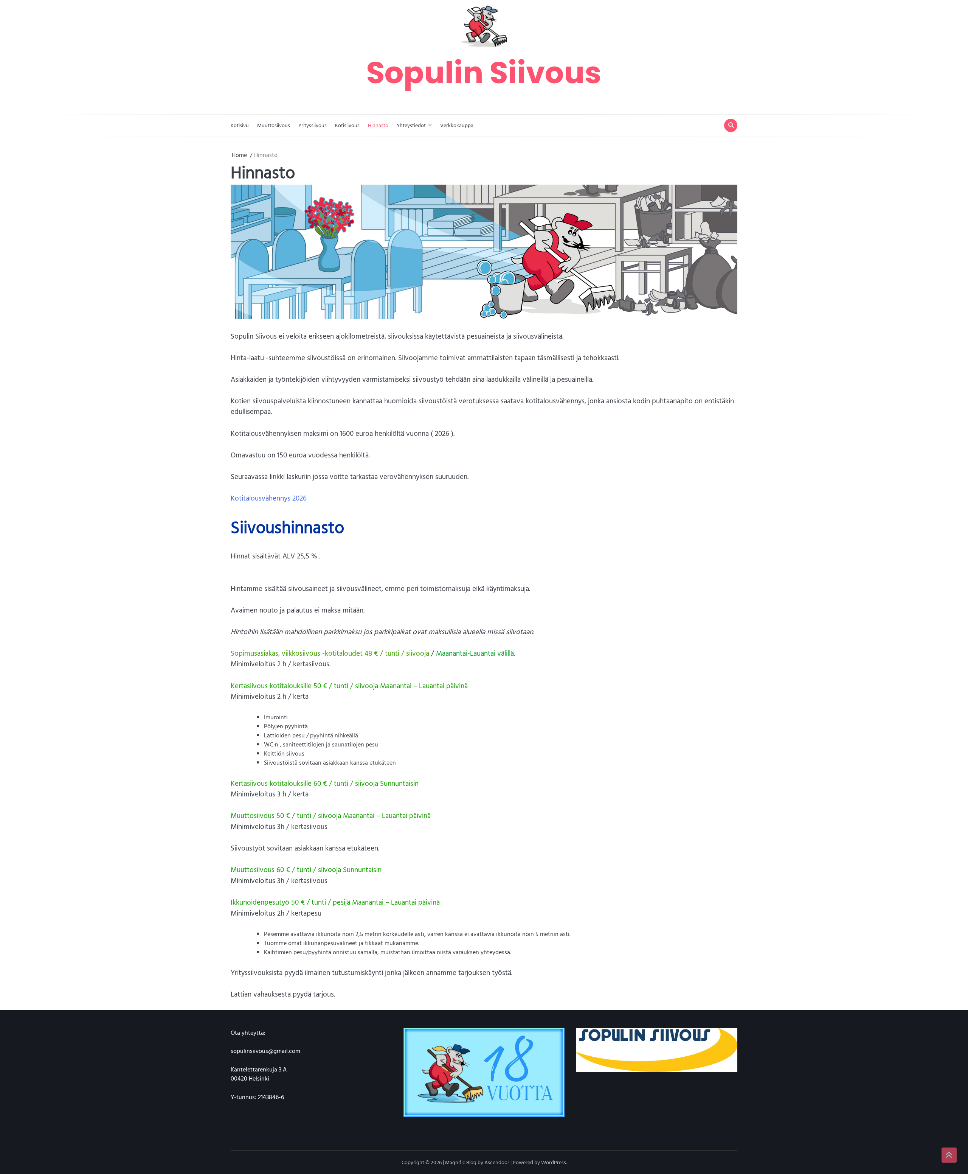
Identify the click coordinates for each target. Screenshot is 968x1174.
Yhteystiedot (411, 125)
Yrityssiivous (312, 125)
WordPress (553, 1162)
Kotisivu (240, 125)
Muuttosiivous (273, 125)
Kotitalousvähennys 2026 (269, 498)
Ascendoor (496, 1162)
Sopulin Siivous (484, 72)
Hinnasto (378, 125)
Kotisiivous (347, 125)
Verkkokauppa (456, 125)
